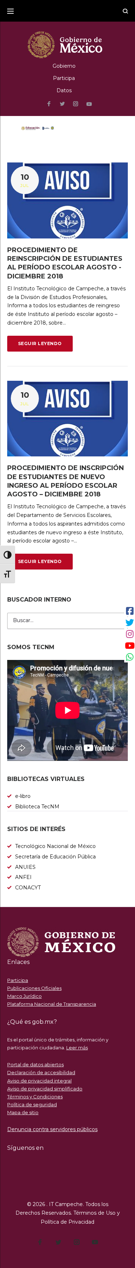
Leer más (77, 1047)
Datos (64, 90)
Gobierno (64, 66)
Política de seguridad (32, 1104)
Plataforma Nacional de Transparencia (51, 1004)
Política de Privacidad (67, 1222)
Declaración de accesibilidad (41, 1072)
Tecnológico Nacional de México (55, 846)
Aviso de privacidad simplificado (44, 1088)
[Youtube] (89, 104)
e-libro (23, 796)
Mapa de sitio (23, 1112)
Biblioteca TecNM (37, 806)
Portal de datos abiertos (35, 1064)
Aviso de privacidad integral (39, 1081)
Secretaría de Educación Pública (55, 856)
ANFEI (23, 877)
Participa (64, 78)
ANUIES (25, 867)
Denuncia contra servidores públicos (52, 1129)
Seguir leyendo (40, 343)
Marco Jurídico (24, 996)
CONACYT (28, 887)
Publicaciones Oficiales (34, 988)
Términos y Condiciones (35, 1096)
